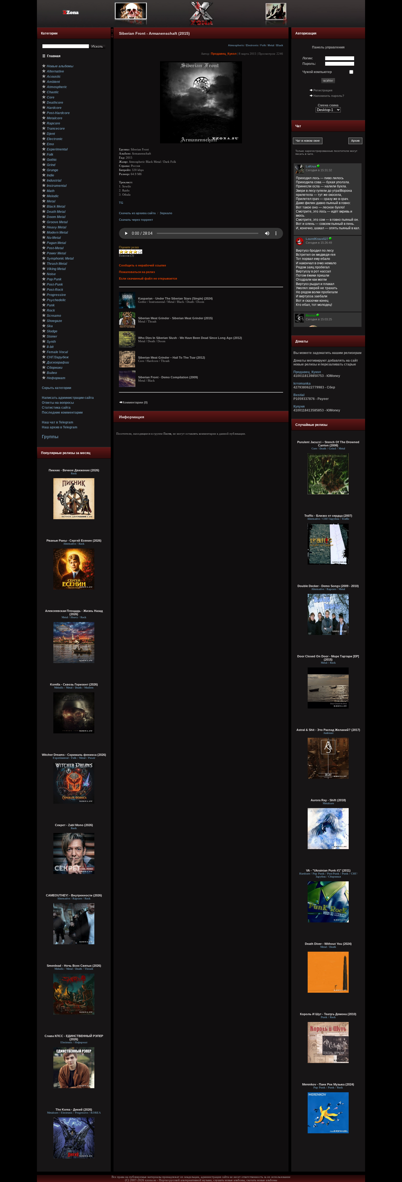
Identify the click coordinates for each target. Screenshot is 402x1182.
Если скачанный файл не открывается (148, 278)
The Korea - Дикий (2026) (74, 1109)
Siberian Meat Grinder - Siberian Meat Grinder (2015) (175, 318)
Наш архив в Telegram (59, 427)
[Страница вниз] (112, 37)
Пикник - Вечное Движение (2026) (74, 470)
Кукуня (299, 406)
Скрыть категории (56, 388)
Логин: (307, 58)
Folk (263, 45)
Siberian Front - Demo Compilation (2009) (168, 377)
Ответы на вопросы (58, 403)
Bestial (298, 395)
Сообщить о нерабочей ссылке (142, 265)
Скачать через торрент (136, 219)
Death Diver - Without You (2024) (328, 943)
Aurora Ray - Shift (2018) (328, 800)
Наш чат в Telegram (57, 422)
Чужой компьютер (317, 72)
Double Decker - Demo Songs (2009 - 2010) (328, 586)
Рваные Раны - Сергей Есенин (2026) (73, 540)
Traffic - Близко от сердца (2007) (328, 515)
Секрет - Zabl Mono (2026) (74, 825)
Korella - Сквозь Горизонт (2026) (74, 684)
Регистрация (322, 90)
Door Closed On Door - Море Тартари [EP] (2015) (328, 658)
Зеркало (166, 213)
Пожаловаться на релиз (137, 272)
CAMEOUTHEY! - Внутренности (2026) (74, 895)
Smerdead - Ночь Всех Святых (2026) (74, 965)
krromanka (302, 383)
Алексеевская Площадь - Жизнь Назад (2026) (74, 612)
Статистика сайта (56, 408)
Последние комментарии (62, 412)
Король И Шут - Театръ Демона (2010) (328, 1014)
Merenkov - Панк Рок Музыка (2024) (328, 1084)
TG (121, 202)
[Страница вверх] (112, 32)
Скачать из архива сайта (137, 213)
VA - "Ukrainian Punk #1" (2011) (328, 870)
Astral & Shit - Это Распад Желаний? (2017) (328, 729)
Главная (53, 56)
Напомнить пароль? (328, 95)
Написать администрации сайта (68, 398)
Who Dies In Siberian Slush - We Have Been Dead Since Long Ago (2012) (190, 337)
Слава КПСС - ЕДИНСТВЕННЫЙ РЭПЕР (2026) (74, 1037)
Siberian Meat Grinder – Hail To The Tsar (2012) (171, 357)
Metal (271, 45)
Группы (50, 436)
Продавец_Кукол (224, 53)
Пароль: (309, 64)
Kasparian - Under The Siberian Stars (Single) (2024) (175, 298)
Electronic (252, 45)
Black (279, 45)
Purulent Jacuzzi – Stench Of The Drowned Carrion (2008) (328, 443)
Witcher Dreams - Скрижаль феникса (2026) (74, 754)
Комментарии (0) (135, 402)
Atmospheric (236, 45)
